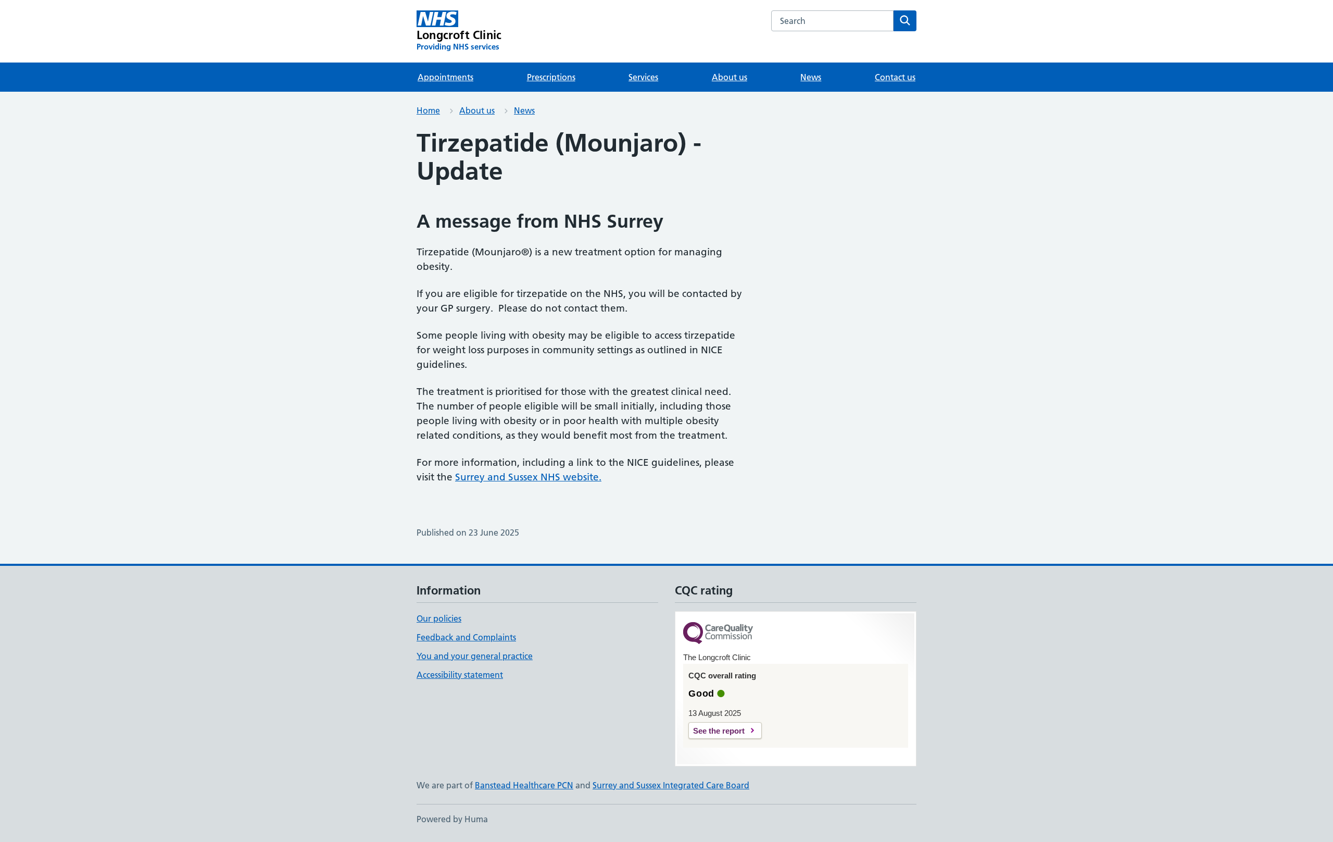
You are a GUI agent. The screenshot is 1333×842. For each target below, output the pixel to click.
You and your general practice (475, 656)
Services (643, 77)
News (810, 77)
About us (729, 77)
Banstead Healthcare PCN (524, 785)
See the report (719, 730)
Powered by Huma (452, 819)
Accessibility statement (460, 675)
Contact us (895, 77)
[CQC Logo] (718, 634)
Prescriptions (551, 77)
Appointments (445, 77)
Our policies (439, 618)
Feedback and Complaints (466, 637)
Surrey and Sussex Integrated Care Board (671, 785)
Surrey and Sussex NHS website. (528, 477)
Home (428, 110)
